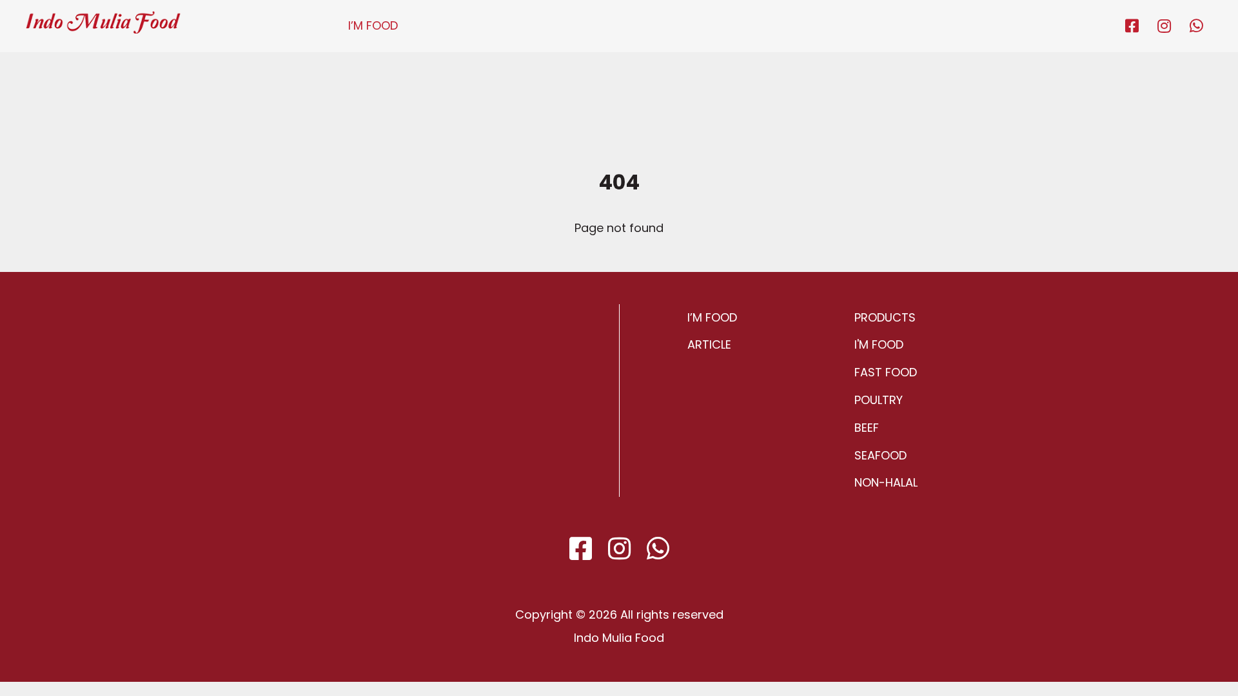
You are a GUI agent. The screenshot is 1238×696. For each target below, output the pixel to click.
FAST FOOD (885, 372)
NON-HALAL (886, 482)
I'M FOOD (878, 344)
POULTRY (878, 400)
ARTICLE (709, 344)
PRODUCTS (885, 317)
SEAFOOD (880, 455)
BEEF (866, 428)
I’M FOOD (373, 25)
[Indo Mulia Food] (103, 17)
